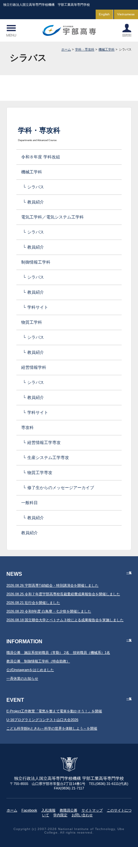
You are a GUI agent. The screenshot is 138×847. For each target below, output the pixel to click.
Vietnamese (126, 14)
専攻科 (27, 427)
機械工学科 (107, 49)
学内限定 (60, 815)
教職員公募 (68, 810)
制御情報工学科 (35, 262)
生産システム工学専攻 (48, 457)
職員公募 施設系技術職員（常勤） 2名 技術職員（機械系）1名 (58, 652)
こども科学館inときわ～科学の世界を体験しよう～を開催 (51, 728)
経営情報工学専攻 (44, 442)
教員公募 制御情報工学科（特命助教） (38, 661)
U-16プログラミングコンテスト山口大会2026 (42, 720)
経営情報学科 (33, 367)
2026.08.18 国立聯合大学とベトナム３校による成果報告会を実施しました (65, 620)
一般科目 (29, 502)
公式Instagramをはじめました (30, 670)
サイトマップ (92, 810)
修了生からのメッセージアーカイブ (60, 487)
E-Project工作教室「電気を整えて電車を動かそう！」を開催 (54, 711)
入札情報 (48, 810)
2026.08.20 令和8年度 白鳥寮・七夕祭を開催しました (48, 611)
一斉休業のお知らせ (22, 678)
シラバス (35, 187)
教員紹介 (35, 202)
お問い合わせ (82, 815)
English (104, 14)
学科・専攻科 (84, 49)
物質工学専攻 (39, 472)
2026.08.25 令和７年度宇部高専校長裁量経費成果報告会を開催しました (63, 594)
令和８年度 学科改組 (40, 156)
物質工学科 (31, 322)
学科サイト (37, 307)
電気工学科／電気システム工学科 (52, 217)
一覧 (129, 572)
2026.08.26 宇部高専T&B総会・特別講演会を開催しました (52, 585)
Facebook (29, 810)
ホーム (66, 49)
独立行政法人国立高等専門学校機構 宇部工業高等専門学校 (69, 30)
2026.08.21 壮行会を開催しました (33, 603)
